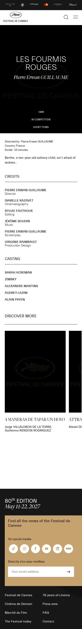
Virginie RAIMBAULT (21, 242)
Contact (48, 621)
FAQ (46, 612)
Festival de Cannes (18, 595)
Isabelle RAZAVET (19, 200)
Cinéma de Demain (18, 604)
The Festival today (18, 621)
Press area (50, 604)
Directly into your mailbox (26, 561)
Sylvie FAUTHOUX (19, 211)
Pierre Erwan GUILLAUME (25, 190)
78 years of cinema (56, 595)
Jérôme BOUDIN (17, 221)
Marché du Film (16, 612)
